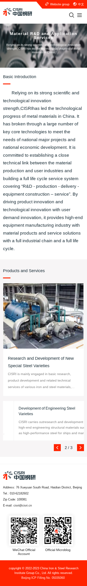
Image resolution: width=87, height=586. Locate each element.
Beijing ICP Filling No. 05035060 (43, 578)
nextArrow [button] (80, 447)
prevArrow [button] (57, 447)
